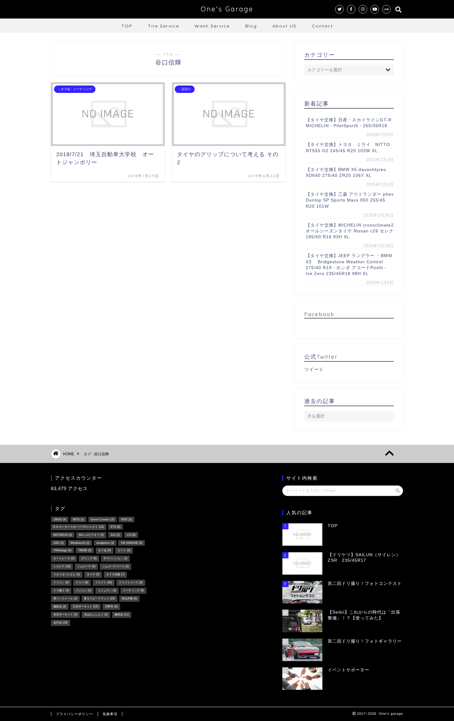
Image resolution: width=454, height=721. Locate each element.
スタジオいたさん (66, 574)
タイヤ (93, 574)
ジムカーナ (86, 566)
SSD (58, 542)
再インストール (65, 598)
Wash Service (212, 26)
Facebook (319, 313)
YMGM (84, 550)
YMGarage (62, 550)
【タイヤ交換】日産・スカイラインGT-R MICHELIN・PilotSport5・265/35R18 (350, 123)
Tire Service (163, 26)
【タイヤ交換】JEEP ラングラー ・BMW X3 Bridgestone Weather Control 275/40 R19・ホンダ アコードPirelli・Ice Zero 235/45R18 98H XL (349, 264)
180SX (59, 519)
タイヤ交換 (115, 574)
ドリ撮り (61, 590)
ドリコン (61, 582)
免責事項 (110, 714)
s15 (131, 534)
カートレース (63, 558)
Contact (322, 26)
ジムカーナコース (115, 566)
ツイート (314, 369)
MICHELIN (62, 534)
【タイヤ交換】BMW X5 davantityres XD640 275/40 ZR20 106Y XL (346, 172)
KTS (115, 526)
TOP (126, 26)
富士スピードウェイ (99, 598)
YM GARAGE (131, 542)
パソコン (83, 590)
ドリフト (103, 582)
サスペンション (115, 558)
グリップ (89, 558)
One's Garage (227, 9)
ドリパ (82, 582)
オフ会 (104, 550)
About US (284, 26)
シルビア (61, 566)
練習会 (122, 614)
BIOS (78, 519)
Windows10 (80, 542)
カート (124, 550)
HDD (126, 519)
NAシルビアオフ (91, 534)
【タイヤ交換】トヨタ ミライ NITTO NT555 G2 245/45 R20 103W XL (348, 147)
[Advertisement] (185, 568)
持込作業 (129, 598)
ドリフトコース (131, 582)
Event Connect (102, 519)
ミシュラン (107, 590)
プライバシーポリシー (74, 714)
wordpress (105, 542)
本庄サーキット (65, 614)
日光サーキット (85, 606)
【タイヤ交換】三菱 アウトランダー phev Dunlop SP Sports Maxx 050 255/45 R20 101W (350, 200)
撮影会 (59, 606)
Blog (251, 26)
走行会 (60, 622)
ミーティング (133, 590)
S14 (115, 534)
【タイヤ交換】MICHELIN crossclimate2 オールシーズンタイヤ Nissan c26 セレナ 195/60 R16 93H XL (350, 231)
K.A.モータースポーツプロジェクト (78, 526)
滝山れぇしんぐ (96, 614)
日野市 (111, 606)
